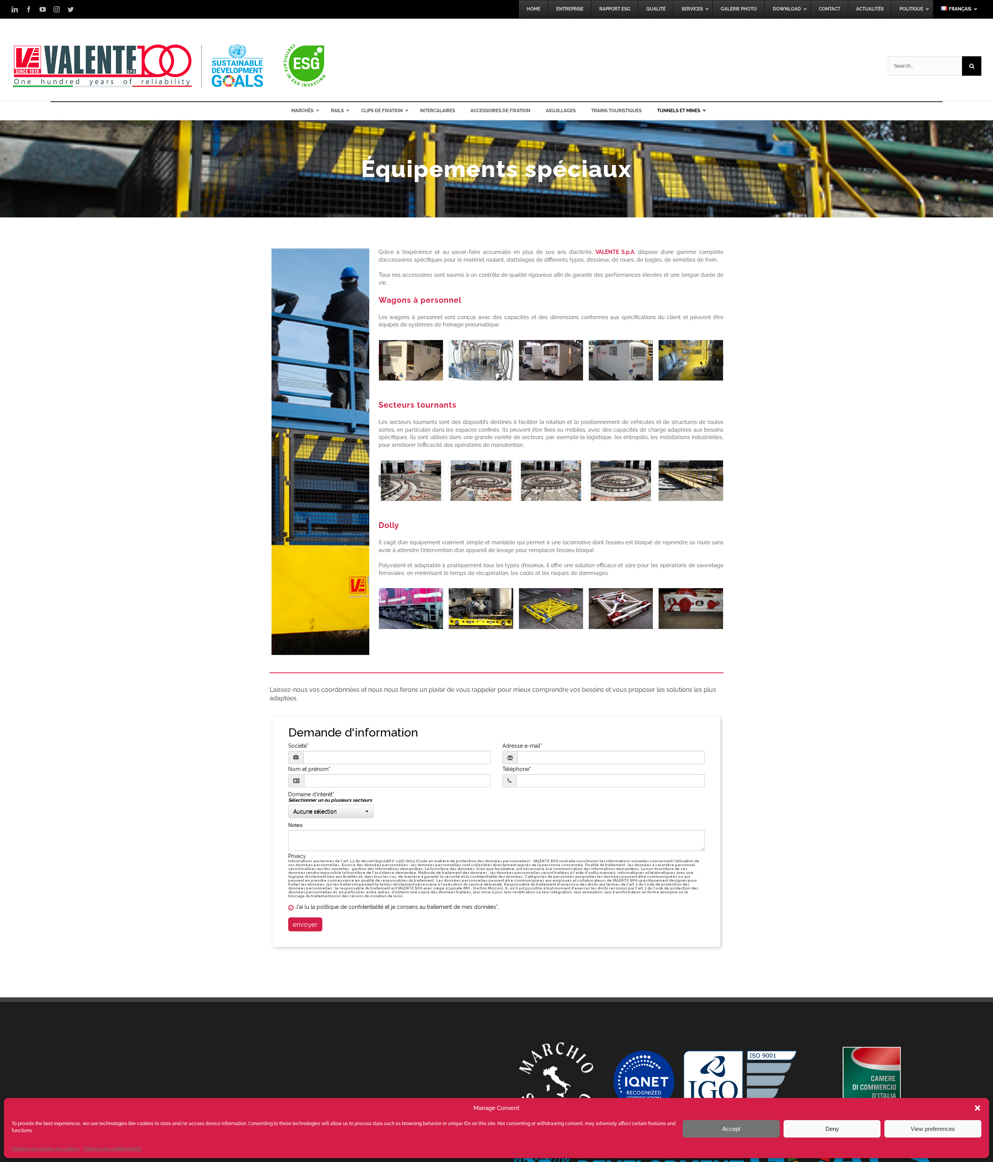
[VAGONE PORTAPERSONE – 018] (481, 360)
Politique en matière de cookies (46, 1149)
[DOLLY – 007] (691, 608)
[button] (977, 1108)
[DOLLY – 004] (551, 608)
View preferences (933, 1129)
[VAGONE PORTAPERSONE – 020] (551, 360)
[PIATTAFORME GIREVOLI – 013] (691, 480)
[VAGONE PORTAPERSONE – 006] (411, 360)
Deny (832, 1129)
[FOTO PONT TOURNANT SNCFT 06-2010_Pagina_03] (551, 480)
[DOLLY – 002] (411, 608)
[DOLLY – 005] (621, 608)
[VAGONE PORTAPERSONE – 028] (691, 360)
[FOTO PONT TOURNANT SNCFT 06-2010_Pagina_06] (621, 480)
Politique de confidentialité (112, 1149)
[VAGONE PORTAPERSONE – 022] (621, 360)
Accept (731, 1129)
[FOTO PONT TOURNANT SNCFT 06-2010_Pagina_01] (411, 480)
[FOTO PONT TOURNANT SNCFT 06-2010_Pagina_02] (481, 480)
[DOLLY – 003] (481, 608)
